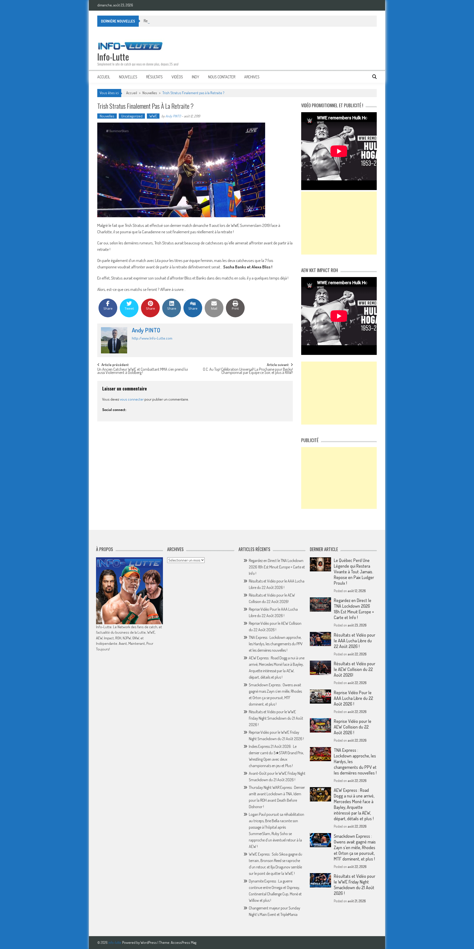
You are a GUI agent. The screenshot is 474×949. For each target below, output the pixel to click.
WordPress (149, 942)
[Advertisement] (339, 223)
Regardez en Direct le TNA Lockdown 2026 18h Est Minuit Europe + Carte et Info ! (277, 567)
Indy (195, 76)
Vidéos (177, 76)
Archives (251, 76)
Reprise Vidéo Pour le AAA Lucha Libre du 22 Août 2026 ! (186, 20)
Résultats (154, 76)
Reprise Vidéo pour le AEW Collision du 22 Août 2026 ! (352, 726)
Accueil (103, 76)
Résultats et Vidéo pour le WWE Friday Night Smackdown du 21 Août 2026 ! (276, 718)
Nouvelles (128, 76)
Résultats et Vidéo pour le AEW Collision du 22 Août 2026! (354, 669)
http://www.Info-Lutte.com (152, 338)
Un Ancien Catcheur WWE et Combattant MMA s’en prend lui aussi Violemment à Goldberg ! (142, 371)
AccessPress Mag (183, 942)
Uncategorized (131, 116)
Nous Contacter (221, 76)
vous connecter (132, 399)
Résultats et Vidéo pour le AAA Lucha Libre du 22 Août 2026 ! (354, 640)
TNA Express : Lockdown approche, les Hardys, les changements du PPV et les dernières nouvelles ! (276, 644)
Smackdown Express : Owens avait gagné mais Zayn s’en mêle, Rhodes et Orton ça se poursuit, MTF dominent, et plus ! (355, 847)
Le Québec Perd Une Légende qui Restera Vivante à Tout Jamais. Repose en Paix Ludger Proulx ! (354, 572)
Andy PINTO (173, 116)
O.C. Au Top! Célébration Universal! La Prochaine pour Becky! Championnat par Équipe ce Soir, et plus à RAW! (248, 371)
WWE (153, 116)
